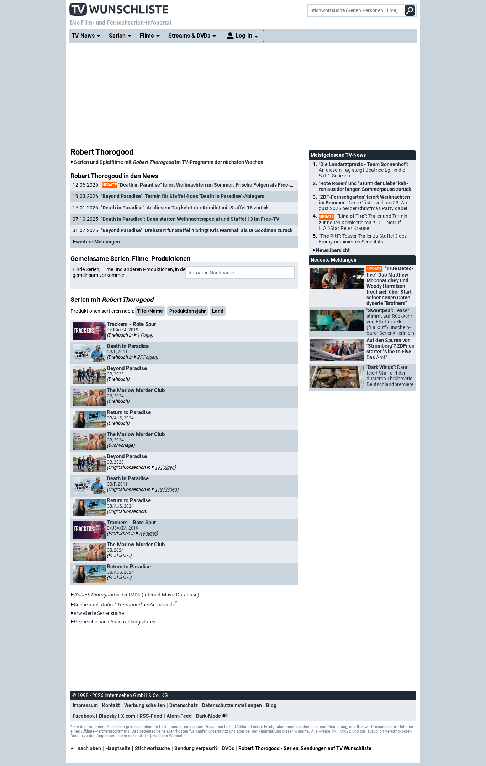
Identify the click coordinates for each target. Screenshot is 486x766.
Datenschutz (183, 705)
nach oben (89, 748)
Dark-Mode (209, 716)
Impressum (85, 705)
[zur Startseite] (119, 7)
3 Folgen (147, 533)
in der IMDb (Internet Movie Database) (136, 595)
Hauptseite (118, 748)
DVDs (228, 748)
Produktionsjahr (187, 311)
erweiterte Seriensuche (99, 613)
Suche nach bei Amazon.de (124, 604)
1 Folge (144, 335)
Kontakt (111, 705)
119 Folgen (166, 489)
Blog (271, 705)
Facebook (84, 716)
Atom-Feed (179, 716)
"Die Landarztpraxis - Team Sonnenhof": (363, 169)
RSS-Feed (150, 716)
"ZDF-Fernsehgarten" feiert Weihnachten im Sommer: (364, 202)
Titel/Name (150, 311)
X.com (128, 716)
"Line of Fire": (363, 222)
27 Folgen (147, 357)
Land (217, 311)
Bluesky (108, 716)
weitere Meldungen (98, 242)
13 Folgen (164, 467)
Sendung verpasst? (196, 748)
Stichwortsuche (152, 748)
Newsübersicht (333, 250)
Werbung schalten (144, 705)
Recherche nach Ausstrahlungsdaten (114, 622)
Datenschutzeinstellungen (232, 705)
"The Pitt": (363, 239)
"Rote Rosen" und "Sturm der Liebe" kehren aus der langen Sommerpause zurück (365, 186)
